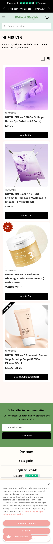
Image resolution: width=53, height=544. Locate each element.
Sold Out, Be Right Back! (26, 376)
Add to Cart (26, 135)
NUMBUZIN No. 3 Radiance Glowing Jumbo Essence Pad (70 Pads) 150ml (26, 278)
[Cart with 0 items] (47, 17)
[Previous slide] (4, 9)
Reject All (26, 531)
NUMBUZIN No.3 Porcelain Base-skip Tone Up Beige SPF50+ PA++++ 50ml (26, 359)
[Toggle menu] (6, 18)
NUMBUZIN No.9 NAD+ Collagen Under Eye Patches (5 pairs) (25, 119)
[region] (26, 512)
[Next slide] (49, 9)
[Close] (48, 484)
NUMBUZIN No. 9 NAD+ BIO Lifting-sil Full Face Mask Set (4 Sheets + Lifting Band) (25, 198)
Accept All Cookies (26, 523)
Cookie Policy (28, 511)
